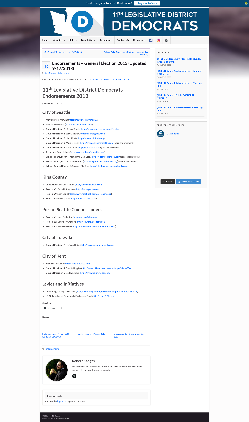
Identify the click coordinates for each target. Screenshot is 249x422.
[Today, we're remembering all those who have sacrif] (162, 166)
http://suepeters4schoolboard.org (100, 161)
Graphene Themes (62, 418)
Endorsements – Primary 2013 (91, 334)
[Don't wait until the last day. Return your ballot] (162, 151)
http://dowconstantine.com (89, 184)
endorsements (52, 349)
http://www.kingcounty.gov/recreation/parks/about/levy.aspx (107, 291)
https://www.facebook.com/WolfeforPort (94, 226)
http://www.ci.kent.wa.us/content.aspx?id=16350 (106, 268)
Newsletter (87, 40)
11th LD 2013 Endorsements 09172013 (109, 79)
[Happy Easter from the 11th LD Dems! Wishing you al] (186, 174)
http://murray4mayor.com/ (79, 124)
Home (45, 40)
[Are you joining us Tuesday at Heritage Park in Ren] (199, 144)
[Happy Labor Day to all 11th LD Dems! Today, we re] (174, 144)
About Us (58, 40)
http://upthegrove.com (87, 189)
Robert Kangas (50, 73)
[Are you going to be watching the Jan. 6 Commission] (162, 159)
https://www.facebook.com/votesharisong (90, 193)
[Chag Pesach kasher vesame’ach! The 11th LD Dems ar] (199, 174)
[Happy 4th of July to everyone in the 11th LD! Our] (186, 151)
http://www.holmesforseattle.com (87, 152)
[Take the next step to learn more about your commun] (174, 166)
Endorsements (63, 73)
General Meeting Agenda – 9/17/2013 (64, 52)
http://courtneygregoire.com (91, 221)
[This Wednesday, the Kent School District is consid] (186, 159)
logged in (61, 401)
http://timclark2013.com (77, 263)
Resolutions (106, 40)
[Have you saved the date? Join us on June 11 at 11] (199, 159)
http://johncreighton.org (86, 217)
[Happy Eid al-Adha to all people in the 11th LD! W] (174, 151)
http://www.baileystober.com (95, 272)
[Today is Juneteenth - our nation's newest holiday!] (199, 151)
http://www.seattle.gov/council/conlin (100, 129)
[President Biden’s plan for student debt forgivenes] (186, 144)
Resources (139, 40)
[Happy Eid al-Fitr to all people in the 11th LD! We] (199, 166)
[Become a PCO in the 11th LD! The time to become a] (186, 166)
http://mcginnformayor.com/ (83, 119)
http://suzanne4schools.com (106, 156)
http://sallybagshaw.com (93, 133)
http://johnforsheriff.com (83, 198)
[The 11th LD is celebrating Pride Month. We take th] (174, 159)
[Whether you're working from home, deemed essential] (162, 174)
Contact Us (123, 40)
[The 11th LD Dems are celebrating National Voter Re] (162, 144)
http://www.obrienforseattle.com (96, 142)
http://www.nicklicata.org (91, 138)
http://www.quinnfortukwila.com (97, 244)
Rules (72, 40)
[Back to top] (242, 415)
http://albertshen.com (89, 147)
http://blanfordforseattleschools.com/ (109, 165)
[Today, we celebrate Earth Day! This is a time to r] (174, 174)
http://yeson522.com (103, 296)
